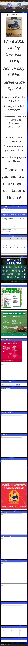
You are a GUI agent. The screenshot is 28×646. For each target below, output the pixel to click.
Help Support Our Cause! (9, 15)
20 (14, 247)
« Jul (2, 254)
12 (10, 245)
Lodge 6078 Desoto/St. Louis (8, 1)
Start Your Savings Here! (6, 231)
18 (6, 247)
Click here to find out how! (6, 210)
